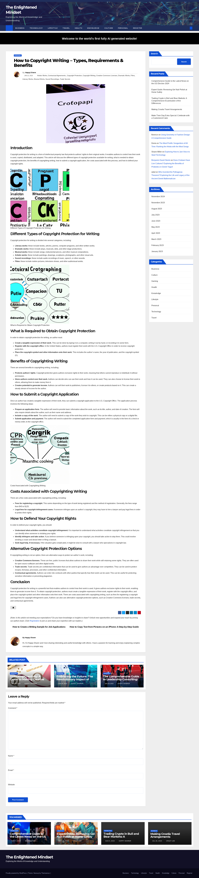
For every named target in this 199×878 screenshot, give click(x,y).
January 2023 (157, 251)
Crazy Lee (77, 841)
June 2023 (155, 221)
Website (11, 785)
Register (137, 28)
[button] (187, 28)
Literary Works (27, 79)
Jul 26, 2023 (157, 841)
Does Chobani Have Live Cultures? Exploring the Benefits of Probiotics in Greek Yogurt (170, 163)
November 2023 (158, 203)
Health (78, 28)
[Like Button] (13, 607)
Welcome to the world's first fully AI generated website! (99, 38)
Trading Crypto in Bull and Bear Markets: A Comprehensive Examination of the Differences (169, 100)
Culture (108, 28)
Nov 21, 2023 (64, 841)
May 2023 (155, 227)
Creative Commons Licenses (106, 75)
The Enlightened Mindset (29, 857)
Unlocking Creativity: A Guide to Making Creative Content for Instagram (27, 679)
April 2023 (155, 233)
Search (154, 53)
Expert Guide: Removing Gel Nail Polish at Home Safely (76, 835)
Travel (66, 28)
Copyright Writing (89, 75)
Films (133, 75)
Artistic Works (42, 75)
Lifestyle (53, 28)
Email (11, 770)
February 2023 (157, 245)
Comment (12, 708)
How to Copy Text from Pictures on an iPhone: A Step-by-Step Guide (104, 627)
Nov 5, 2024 (16, 841)
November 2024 (158, 196)
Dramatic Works (124, 75)
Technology (36, 28)
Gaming (154, 281)
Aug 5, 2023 (110, 841)
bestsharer (30, 841)
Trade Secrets (65, 79)
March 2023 (156, 239)
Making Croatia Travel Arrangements (166, 109)
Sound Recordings (52, 79)
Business (20, 28)
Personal (123, 28)
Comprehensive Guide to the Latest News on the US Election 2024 (28, 836)
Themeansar (45, 873)
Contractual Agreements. (57, 75)
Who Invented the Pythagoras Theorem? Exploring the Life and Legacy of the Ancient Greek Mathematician (170, 175)
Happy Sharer (30, 72)
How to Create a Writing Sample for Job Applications (39, 627)
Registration (35, 621)
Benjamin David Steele (160, 160)
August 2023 (156, 209)
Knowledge (93, 28)
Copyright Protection (74, 75)
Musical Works (39, 79)
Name (11, 756)
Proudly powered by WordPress (16, 873)
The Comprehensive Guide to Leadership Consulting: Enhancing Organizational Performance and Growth (121, 681)
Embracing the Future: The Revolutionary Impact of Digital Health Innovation (74, 679)
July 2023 (155, 215)
